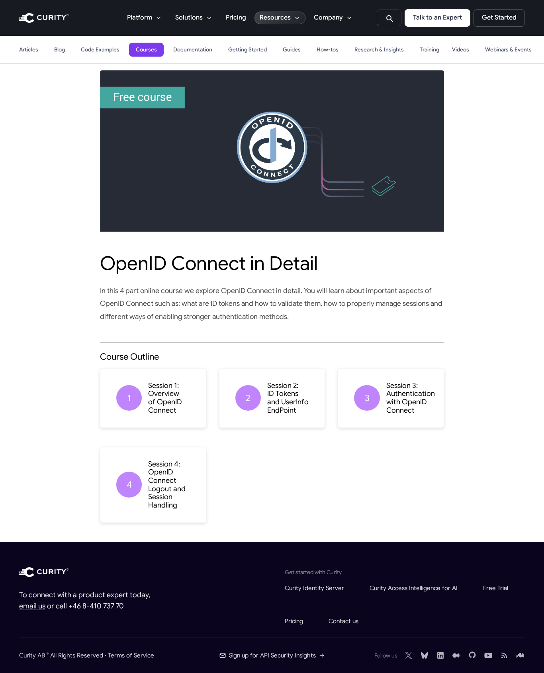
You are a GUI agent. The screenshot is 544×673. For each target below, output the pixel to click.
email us (32, 606)
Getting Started (247, 49)
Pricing (236, 18)
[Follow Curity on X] (408, 655)
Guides (292, 49)
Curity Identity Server (314, 588)
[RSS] (504, 655)
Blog (59, 49)
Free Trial (495, 588)
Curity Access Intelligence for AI (414, 588)
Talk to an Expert (437, 18)
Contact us (343, 621)
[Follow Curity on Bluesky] (424, 655)
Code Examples (100, 49)
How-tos (328, 49)
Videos (460, 49)
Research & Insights (379, 49)
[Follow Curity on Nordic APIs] (520, 655)
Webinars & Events (508, 49)
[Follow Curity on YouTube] (488, 655)
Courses (146, 49)
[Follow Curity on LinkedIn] (440, 655)
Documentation (192, 49)
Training (429, 49)
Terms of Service (131, 655)
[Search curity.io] (389, 18)
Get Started (499, 18)
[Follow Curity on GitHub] (472, 655)
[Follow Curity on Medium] (456, 655)
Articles (28, 49)
